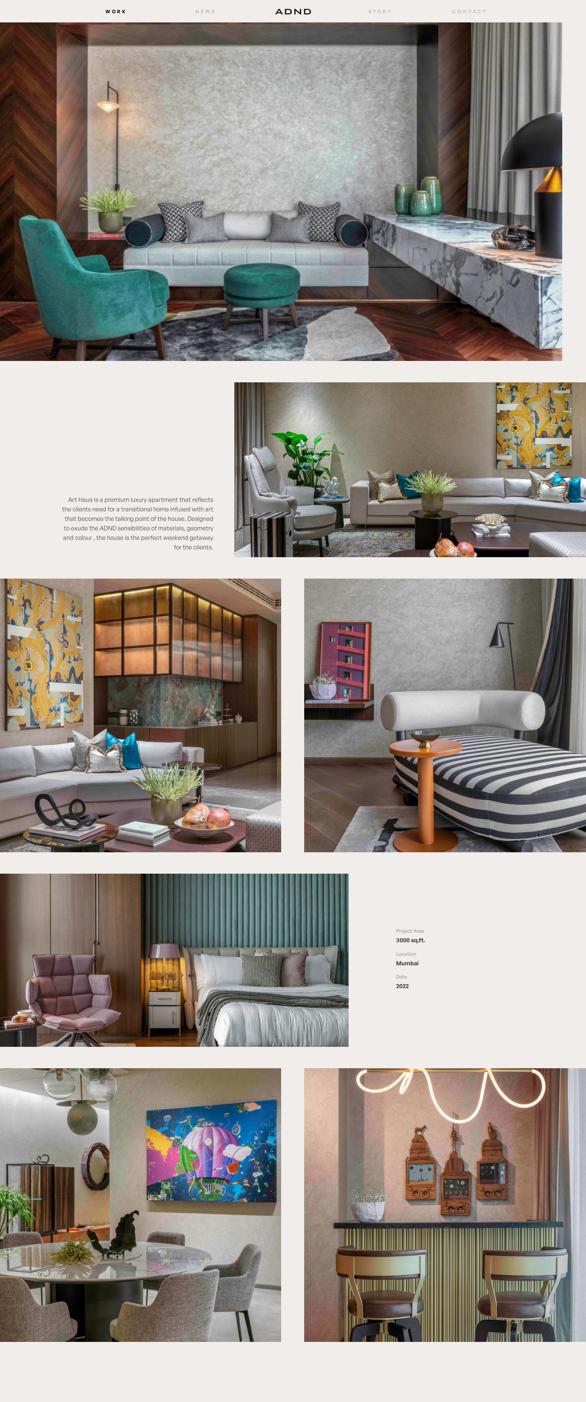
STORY (380, 11)
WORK (116, 11)
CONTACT (469, 11)
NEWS (205, 11)
